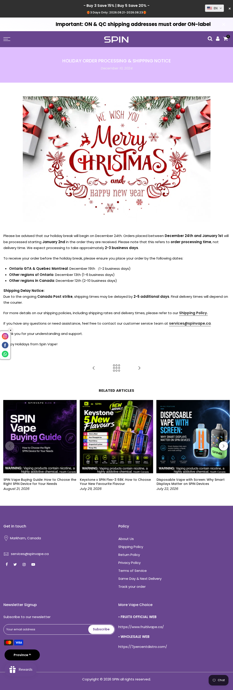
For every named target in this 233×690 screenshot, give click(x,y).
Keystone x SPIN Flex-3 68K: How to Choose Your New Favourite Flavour (115, 481)
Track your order (132, 586)
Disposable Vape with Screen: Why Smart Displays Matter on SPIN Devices (191, 481)
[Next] (223, 446)
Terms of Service (132, 570)
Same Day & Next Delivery (140, 578)
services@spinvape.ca (30, 553)
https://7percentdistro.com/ (142, 646)
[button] (214, 8)
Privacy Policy (129, 562)
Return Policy (129, 554)
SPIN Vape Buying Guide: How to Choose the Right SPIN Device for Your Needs (39, 481)
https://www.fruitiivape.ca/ (141, 626)
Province (21, 655)
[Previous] (9, 446)
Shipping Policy (130, 546)
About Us (126, 538)
